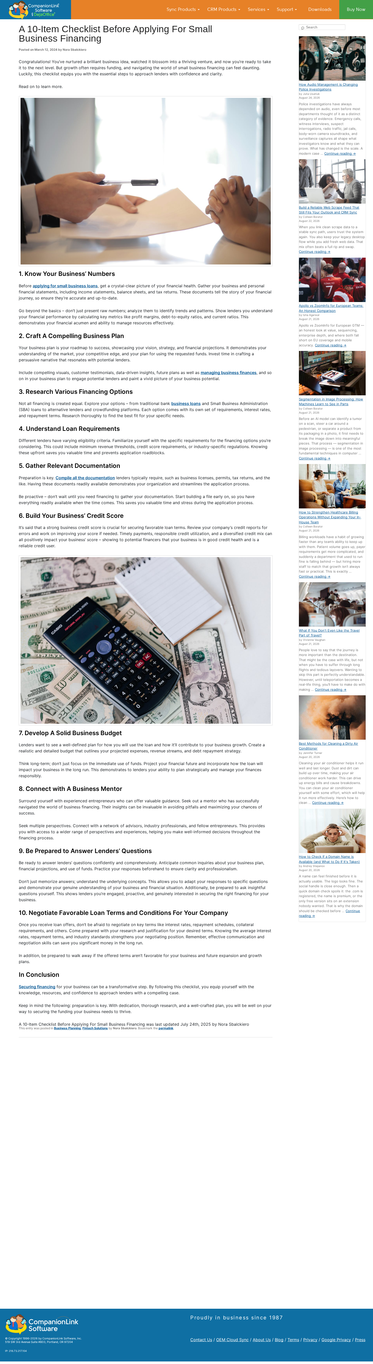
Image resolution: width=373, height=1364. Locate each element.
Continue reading (340, 153)
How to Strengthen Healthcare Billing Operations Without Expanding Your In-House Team (330, 517)
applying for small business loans (65, 285)
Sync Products (182, 9)
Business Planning (67, 1028)
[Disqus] (146, 1107)
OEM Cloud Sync (232, 1339)
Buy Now (356, 9)
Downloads (320, 9)
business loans (186, 403)
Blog (279, 1339)
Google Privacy (336, 1339)
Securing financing (37, 986)
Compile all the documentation (85, 477)
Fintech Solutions (95, 1028)
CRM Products (222, 9)
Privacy (310, 1339)
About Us (262, 1339)
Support (285, 9)
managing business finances (229, 372)
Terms (293, 1339)
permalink (166, 1028)
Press (360, 1339)
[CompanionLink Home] (35, 9)
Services (257, 9)
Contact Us (201, 1339)
